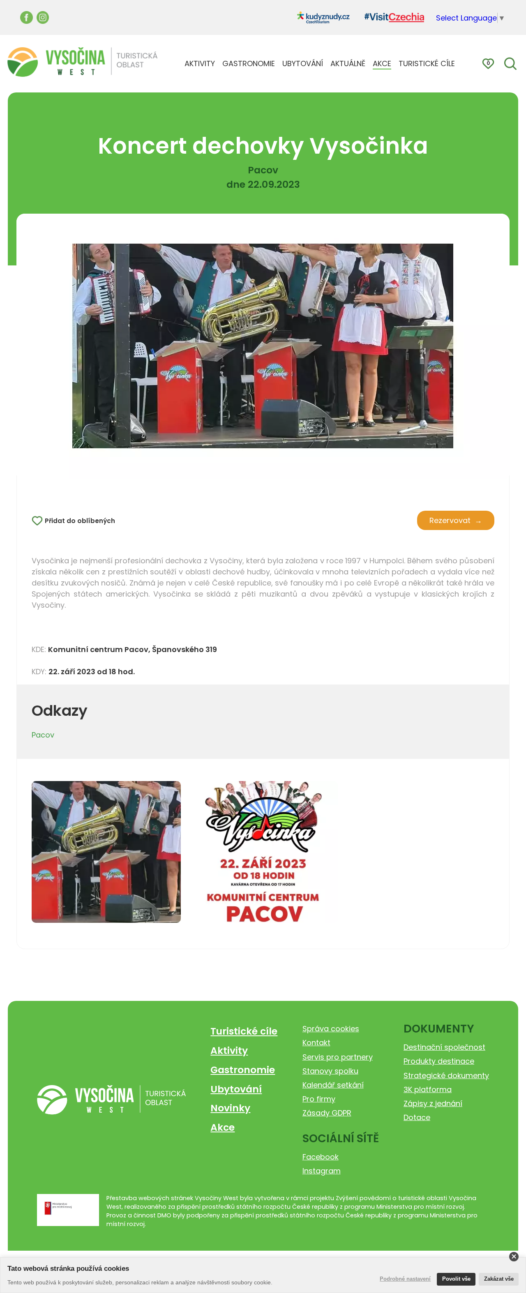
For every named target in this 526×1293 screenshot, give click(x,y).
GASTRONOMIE (248, 63)
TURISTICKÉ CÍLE (427, 63)
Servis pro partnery (337, 1057)
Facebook (320, 1157)
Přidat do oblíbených (80, 520)
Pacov (43, 735)
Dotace (417, 1117)
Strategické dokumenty (446, 1075)
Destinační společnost (444, 1047)
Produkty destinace (439, 1061)
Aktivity (229, 1050)
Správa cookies (330, 1028)
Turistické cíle (243, 1031)
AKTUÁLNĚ (347, 63)
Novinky (230, 1108)
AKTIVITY (200, 63)
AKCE (382, 63)
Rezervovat (450, 520)
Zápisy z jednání (433, 1103)
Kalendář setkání (333, 1085)
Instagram (321, 1171)
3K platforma (428, 1089)
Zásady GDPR (326, 1113)
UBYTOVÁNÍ (302, 63)
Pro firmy (318, 1099)
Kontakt (316, 1042)
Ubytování (236, 1089)
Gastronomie (242, 1069)
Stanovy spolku (330, 1071)
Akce (222, 1127)
